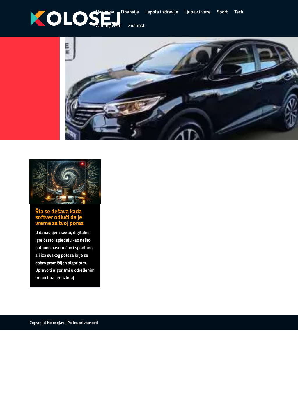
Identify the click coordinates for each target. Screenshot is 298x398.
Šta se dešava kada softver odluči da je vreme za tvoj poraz (59, 217)
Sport (222, 12)
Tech (238, 12)
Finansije (130, 12)
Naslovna (105, 12)
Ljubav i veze (197, 12)
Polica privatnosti (82, 322)
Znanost (136, 26)
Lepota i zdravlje (161, 12)
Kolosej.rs (56, 322)
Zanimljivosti (109, 26)
